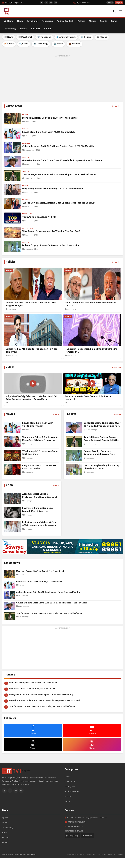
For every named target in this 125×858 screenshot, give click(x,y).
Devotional (32, 21)
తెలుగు (110, 2)
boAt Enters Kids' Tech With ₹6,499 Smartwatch (39, 582)
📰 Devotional (25, 37)
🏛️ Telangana (44, 37)
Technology (10, 29)
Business (35, 29)
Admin (120, 854)
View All (115, 106)
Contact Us (101, 854)
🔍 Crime (23, 44)
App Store (88, 835)
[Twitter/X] (10, 790)
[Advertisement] (62, 79)
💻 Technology (41, 44)
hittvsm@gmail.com (77, 822)
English (119, 2)
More (55, 414)
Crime (114, 21)
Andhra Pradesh (65, 21)
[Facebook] (4, 790)
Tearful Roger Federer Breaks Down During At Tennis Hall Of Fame (49, 613)
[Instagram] (15, 790)
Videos (47, 29)
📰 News (8, 37)
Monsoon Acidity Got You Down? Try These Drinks (41, 571)
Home (10, 21)
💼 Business (74, 44)
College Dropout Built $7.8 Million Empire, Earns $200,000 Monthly (48, 592)
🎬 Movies (102, 37)
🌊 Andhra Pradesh (66, 37)
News (20, 21)
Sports (103, 21)
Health (23, 29)
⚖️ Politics (86, 37)
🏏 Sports (9, 44)
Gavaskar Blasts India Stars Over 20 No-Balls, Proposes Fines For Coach (51, 603)
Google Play (73, 835)
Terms (82, 854)
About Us (91, 854)
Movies (92, 21)
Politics (81, 21)
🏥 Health (58, 44)
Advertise (111, 854)
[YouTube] (21, 790)
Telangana (47, 21)
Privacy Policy (72, 854)
